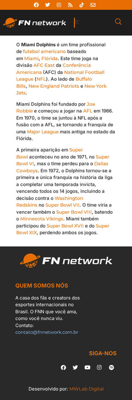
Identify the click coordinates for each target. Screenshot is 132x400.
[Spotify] (111, 367)
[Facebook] (36, 5)
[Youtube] (87, 367)
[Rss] (70, 5)
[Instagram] (59, 5)
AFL (87, 111)
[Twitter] (47, 5)
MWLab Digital (86, 389)
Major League (43, 132)
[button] (92, 22)
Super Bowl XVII (65, 226)
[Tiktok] (82, 5)
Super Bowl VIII (74, 212)
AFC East (44, 65)
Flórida (49, 58)
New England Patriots (54, 86)
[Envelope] (93, 5)
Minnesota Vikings (41, 219)
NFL (41, 79)
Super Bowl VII (62, 205)
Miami (31, 58)
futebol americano (44, 51)
